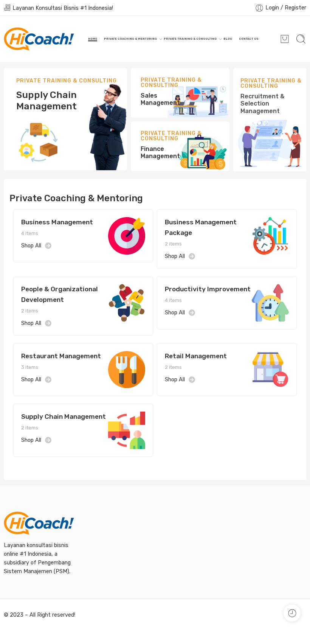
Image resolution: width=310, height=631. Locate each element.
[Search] (301, 39)
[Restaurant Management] (126, 369)
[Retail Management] (270, 369)
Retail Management (196, 356)
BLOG (227, 38)
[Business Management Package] (270, 235)
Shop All (31, 245)
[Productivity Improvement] (270, 302)
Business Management (57, 222)
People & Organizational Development (59, 294)
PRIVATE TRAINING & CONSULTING (190, 38)
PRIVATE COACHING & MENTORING (130, 38)
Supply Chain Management (63, 416)
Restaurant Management (61, 356)
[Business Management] (126, 235)
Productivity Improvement (208, 289)
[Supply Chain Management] (126, 429)
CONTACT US (249, 38)
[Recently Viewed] (292, 613)
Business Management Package (201, 227)
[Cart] (284, 39)
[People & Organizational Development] (126, 302)
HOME (92, 38)
